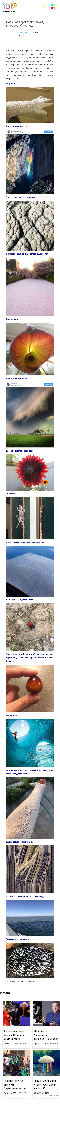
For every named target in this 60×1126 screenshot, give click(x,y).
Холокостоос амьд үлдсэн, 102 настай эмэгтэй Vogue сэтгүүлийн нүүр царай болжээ (15, 1039)
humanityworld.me (26, 981)
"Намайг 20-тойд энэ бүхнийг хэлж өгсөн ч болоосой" (45, 1084)
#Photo (5, 993)
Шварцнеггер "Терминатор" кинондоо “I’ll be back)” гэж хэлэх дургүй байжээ (46, 1039)
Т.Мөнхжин (23, 32)
